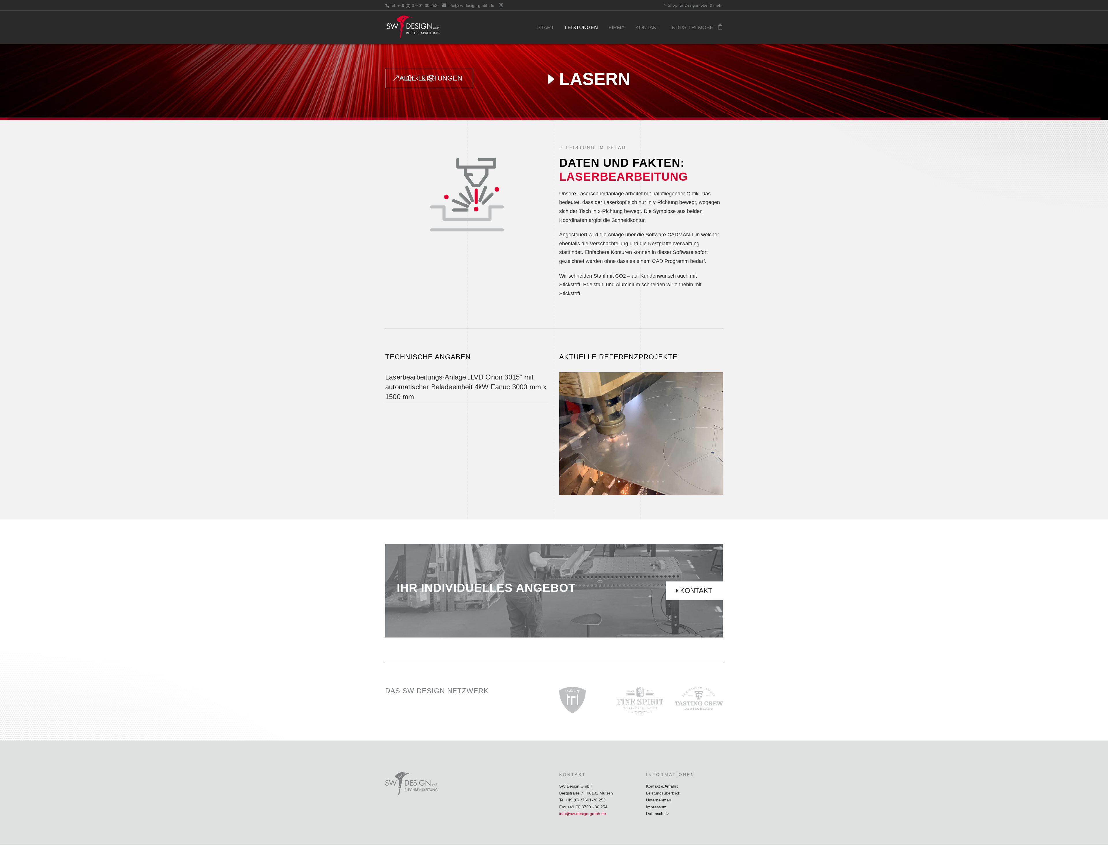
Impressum (656, 807)
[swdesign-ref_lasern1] (641, 493)
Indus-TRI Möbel (693, 27)
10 (663, 482)
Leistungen (581, 27)
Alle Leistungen (430, 78)
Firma (617, 27)
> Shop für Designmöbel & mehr (693, 5)
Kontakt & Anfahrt (662, 786)
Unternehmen (658, 800)
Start (545, 27)
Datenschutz (657, 813)
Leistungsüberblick (663, 793)
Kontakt (647, 27)
